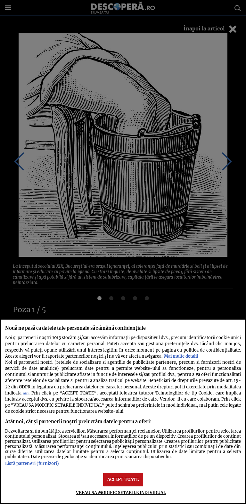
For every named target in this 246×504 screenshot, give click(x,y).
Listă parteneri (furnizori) (32, 463)
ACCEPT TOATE (123, 479)
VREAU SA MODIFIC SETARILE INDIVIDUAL (121, 492)
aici (26, 393)
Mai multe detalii (181, 356)
